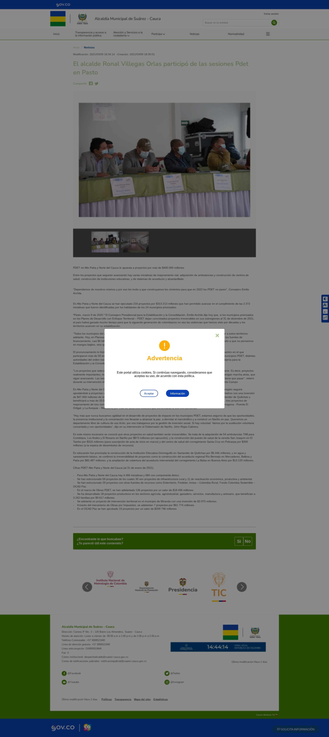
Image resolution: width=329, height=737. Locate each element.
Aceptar (149, 393)
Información (177, 393)
